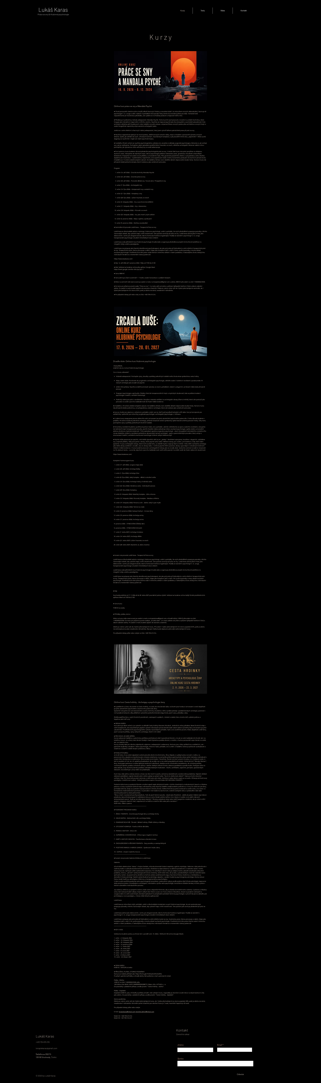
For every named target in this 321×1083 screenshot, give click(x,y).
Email (219, 1045)
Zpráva (180, 1059)
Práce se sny (43, 14)
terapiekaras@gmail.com (158, 618)
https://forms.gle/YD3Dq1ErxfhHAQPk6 (148, 974)
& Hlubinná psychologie (59, 14)
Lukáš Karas (53, 9)
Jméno (180, 1045)
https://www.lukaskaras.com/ (122, 454)
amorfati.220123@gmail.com (145, 1012)
